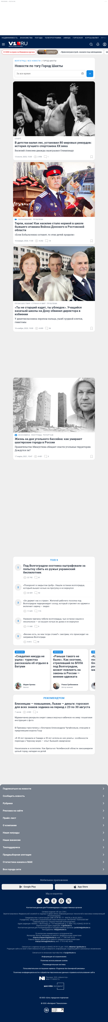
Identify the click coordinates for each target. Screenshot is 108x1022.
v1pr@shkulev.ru (69, 953)
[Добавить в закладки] (91, 156)
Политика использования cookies (54, 961)
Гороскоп (78, 38)
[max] (61, 901)
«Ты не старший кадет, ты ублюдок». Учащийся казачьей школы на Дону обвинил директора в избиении (48, 311)
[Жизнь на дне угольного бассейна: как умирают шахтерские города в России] (54, 405)
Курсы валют (92, 38)
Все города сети (12, 869)
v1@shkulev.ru (66, 926)
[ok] (54, 901)
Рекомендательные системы (54, 965)
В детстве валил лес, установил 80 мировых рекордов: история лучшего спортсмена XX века (53, 144)
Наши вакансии (12, 840)
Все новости (34, 61)
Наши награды (11, 832)
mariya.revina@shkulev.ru (45, 941)
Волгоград (20, 61)
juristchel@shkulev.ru (82, 928)
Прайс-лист (9, 818)
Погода (39, 38)
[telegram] (39, 901)
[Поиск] (91, 44)
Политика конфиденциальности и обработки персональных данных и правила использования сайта (54, 972)
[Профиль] (104, 44)
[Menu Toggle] (3, 44)
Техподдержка (11, 847)
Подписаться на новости (17, 788)
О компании (10, 825)
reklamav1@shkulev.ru (77, 947)
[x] (68, 901)
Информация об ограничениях (54, 957)
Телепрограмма (53, 38)
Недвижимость (10, 38)
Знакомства (26, 38)
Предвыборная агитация (17, 854)
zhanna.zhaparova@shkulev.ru (44, 937)
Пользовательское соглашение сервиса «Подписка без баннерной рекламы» (54, 969)
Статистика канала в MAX (17, 862)
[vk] (47, 901)
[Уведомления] (97, 44)
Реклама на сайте (13, 810)
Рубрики (8, 803)
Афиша (67, 38)
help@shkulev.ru (60, 930)
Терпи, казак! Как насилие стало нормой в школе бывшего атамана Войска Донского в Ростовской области (49, 227)
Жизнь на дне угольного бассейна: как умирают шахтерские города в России (48, 440)
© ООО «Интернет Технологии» (54, 1003)
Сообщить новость (14, 796)
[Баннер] (47, 52)
